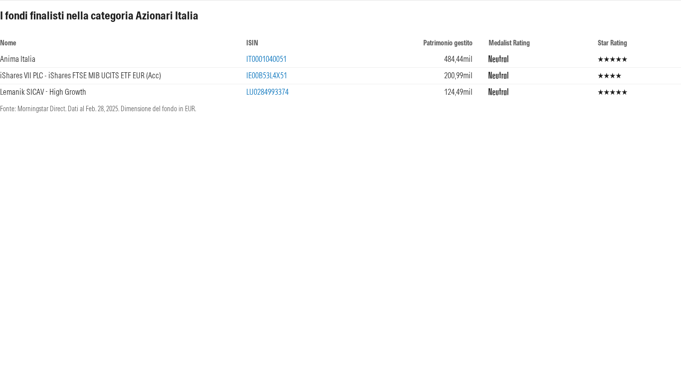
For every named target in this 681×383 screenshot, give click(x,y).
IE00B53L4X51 (266, 75)
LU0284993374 (267, 92)
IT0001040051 (266, 59)
